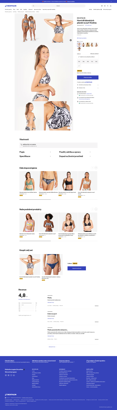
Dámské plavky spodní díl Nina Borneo (48, 192)
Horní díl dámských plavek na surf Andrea (30, 277)
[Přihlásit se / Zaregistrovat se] (107, 5)
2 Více (69, 127)
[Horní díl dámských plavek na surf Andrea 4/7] (29, 115)
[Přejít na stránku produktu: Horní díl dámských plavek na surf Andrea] (30, 264)
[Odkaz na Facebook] (6, 375)
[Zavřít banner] (111, 1)
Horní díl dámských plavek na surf (47, 233)
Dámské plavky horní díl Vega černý (67, 192)
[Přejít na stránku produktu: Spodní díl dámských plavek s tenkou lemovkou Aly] (52, 264)
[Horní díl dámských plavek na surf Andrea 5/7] (58, 115)
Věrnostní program (107, 9)
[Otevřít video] (71, 40)
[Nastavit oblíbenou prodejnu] (101, 5)
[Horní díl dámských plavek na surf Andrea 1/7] (58, 28)
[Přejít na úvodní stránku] (10, 6)
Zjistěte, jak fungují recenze (24, 315)
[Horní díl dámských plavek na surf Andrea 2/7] (29, 28)
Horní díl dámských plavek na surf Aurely (86, 193)
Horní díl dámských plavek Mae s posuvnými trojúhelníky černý (66, 234)
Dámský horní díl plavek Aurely (27, 233)
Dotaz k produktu (82, 38)
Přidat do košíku (88, 77)
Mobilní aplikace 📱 (97, 9)
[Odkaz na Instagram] (11, 375)
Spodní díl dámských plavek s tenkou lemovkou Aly (51, 277)
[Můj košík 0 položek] (110, 5)
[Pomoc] (104, 5)
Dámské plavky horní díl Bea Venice (28, 192)
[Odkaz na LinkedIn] (14, 375)
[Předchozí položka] (92, 167)
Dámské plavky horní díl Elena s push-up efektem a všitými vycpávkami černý (87, 234)
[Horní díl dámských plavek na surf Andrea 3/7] (44, 72)
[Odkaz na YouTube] (9, 375)
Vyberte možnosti (76, 268)
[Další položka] (96, 167)
